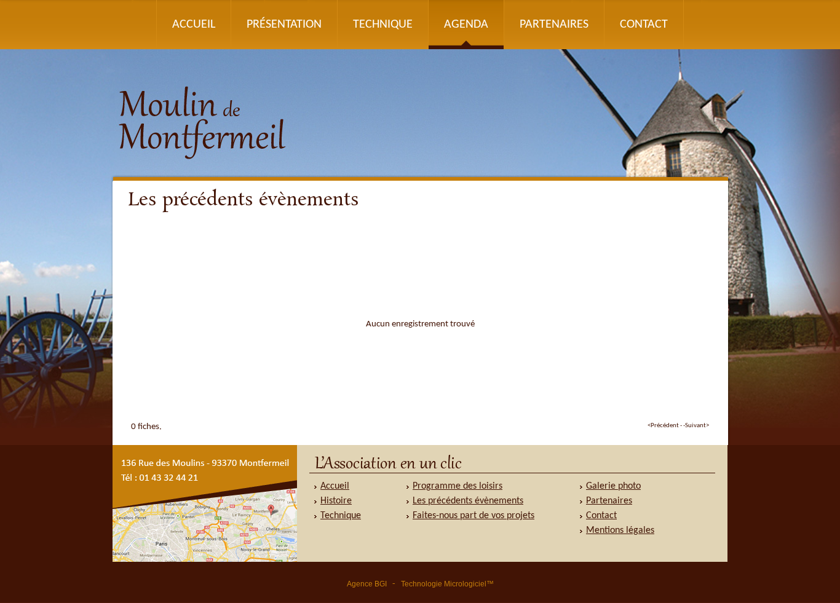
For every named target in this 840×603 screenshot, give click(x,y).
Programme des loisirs (457, 486)
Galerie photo (613, 486)
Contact (644, 24)
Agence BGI (367, 584)
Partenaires (554, 24)
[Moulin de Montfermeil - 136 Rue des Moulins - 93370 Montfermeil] (205, 559)
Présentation (284, 24)
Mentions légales (620, 530)
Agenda (466, 24)
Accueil (193, 24)
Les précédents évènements (468, 501)
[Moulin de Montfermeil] (420, 179)
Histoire (336, 501)
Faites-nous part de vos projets (473, 516)
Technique (383, 24)
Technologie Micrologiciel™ (447, 584)
